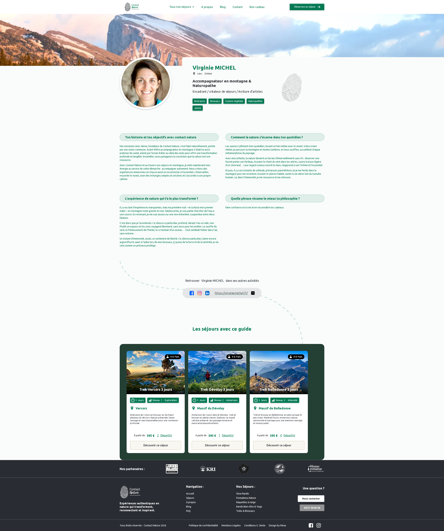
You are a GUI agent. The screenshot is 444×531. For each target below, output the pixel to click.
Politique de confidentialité (203, 525)
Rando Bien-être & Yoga (249, 506)
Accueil (190, 493)
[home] (132, 7)
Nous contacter (311, 498)
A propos (207, 6)
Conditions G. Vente (254, 525)
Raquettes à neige (246, 502)
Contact (238, 6)
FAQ (188, 511)
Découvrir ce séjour (155, 445)
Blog (223, 6)
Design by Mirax (277, 525)
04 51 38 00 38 (312, 507)
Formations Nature (246, 498)
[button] (182, 7)
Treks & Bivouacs (245, 511)
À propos (191, 502)
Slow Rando (242, 493)
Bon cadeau (257, 6)
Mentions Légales (231, 525)
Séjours (190, 498)
